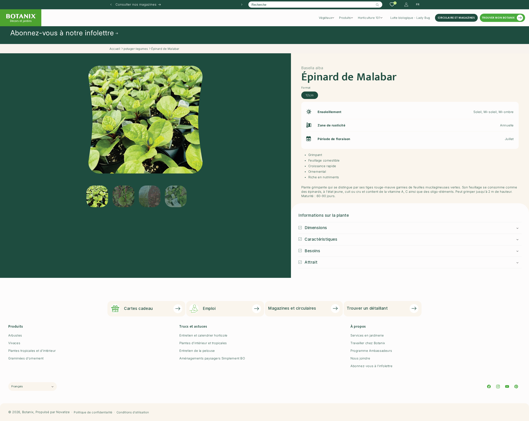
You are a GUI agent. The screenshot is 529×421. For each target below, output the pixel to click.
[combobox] (315, 4)
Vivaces (14, 343)
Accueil (115, 48)
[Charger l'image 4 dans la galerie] (176, 196)
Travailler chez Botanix (367, 343)
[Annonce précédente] (111, 4)
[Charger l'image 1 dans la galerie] (97, 196)
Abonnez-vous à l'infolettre (371, 366)
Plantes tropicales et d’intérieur (32, 351)
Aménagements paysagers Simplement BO (212, 358)
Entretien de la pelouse (197, 351)
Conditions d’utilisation (133, 412)
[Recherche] (377, 5)
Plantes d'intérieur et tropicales (203, 343)
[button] (328, 18)
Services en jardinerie (367, 335)
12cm (310, 95)
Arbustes (15, 335)
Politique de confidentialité (93, 412)
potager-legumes (136, 48)
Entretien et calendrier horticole (203, 335)
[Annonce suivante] (241, 4)
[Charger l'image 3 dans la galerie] (150, 196)
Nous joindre (360, 358)
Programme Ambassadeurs (371, 351)
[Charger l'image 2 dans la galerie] (123, 196)
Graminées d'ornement (26, 358)
